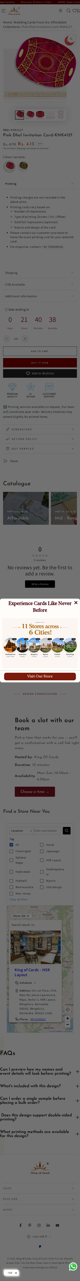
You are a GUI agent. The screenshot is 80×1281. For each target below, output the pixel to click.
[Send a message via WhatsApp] (73, 1266)
